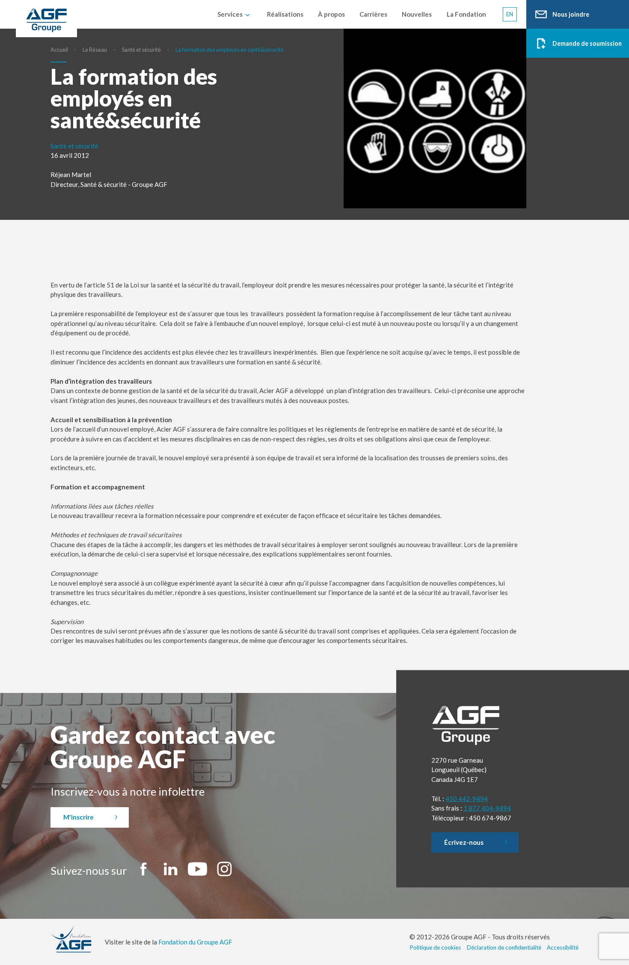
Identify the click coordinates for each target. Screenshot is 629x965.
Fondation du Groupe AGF (195, 942)
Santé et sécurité (141, 49)
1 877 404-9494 (487, 808)
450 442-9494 (466, 798)
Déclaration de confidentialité (504, 947)
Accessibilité (563, 947)
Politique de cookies (435, 947)
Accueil (59, 49)
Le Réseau (95, 49)
